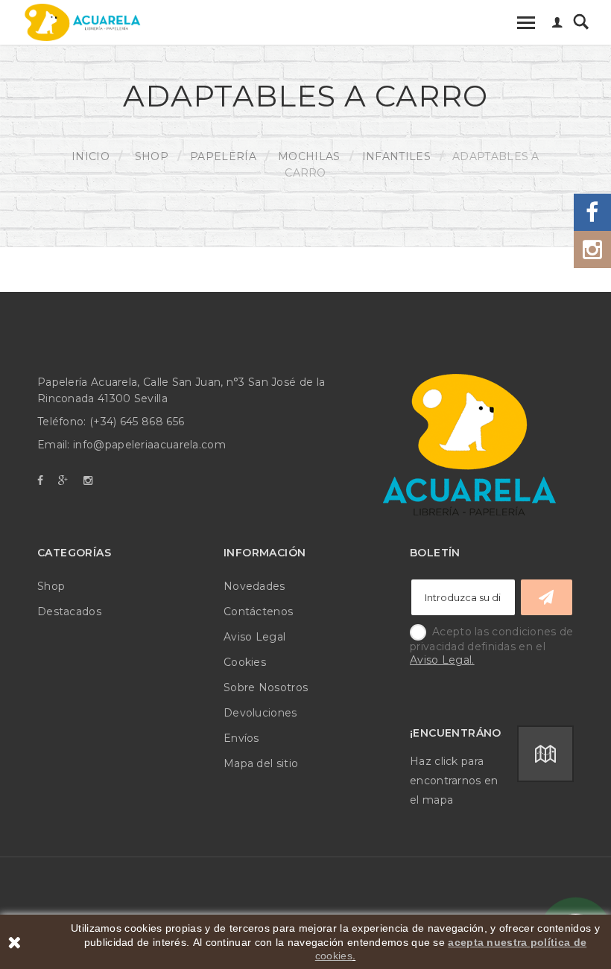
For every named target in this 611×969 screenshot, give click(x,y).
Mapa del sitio (261, 763)
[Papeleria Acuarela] (82, 22)
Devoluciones (260, 712)
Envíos (241, 738)
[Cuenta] (557, 24)
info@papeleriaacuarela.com (149, 444)
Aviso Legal (254, 637)
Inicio (91, 156)
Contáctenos (258, 611)
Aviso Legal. (442, 660)
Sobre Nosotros (266, 687)
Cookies (245, 662)
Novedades (254, 586)
